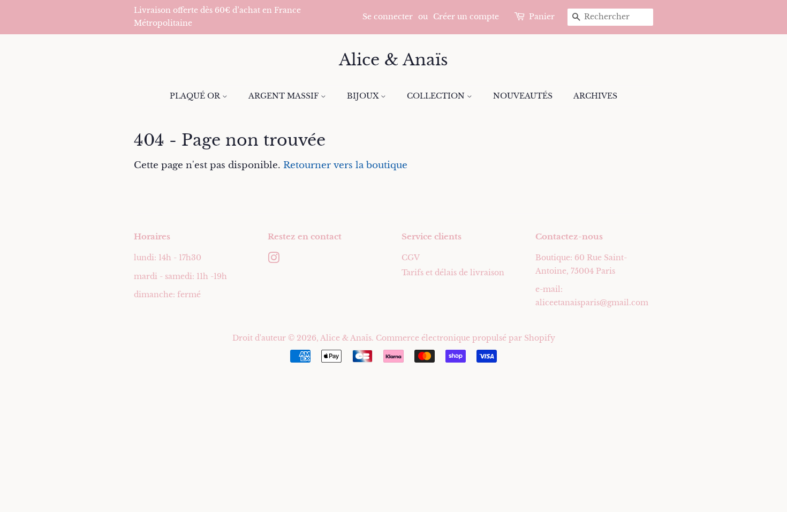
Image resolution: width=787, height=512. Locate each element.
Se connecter (387, 16)
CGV (411, 257)
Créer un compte (466, 16)
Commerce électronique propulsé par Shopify (465, 338)
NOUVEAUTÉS (523, 96)
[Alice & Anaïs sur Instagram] (273, 260)
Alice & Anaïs (393, 60)
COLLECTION (437, 96)
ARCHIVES (595, 96)
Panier (542, 16)
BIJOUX (364, 96)
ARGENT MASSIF (284, 96)
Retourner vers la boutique (345, 165)
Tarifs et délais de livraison (453, 272)
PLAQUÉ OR (196, 96)
